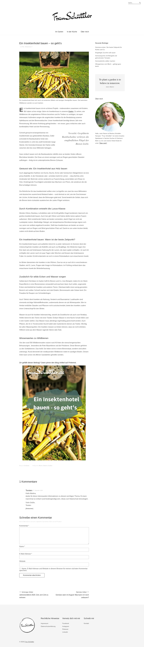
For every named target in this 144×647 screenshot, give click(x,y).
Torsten (29, 490)
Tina (23, 46)
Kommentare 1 (28, 46)
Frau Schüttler (29, 642)
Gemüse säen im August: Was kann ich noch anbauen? (72, 594)
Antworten (29, 508)
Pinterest (65, 629)
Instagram (65, 626)
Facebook (65, 623)
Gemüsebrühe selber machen (105, 61)
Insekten (50, 465)
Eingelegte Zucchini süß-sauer (105, 52)
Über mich (85, 32)
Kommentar (24, 526)
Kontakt (86, 623)
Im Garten (59, 32)
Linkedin (65, 632)
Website (22, 561)
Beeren (41, 465)
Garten (70, 111)
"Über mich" (103, 143)
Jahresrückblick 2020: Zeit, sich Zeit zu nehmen (33, 594)
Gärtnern (45, 465)
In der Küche (72, 32)
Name (22, 546)
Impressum (44, 623)
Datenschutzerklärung (48, 626)
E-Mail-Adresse (25, 554)
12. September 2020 (38, 490)
